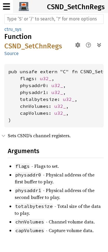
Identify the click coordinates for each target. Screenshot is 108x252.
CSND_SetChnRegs (76, 7)
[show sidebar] (6, 6)
